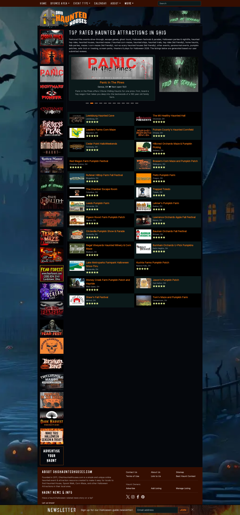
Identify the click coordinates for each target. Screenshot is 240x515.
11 (132, 103)
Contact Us (131, 472)
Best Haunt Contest (186, 476)
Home (43, 3)
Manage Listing (183, 488)
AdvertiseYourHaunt (51, 456)
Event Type (81, 3)
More (128, 3)
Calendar (100, 3)
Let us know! (48, 503)
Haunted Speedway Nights (112, 82)
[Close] (192, 509)
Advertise (130, 488)
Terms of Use (132, 476)
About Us (155, 472)
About (115, 3)
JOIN (183, 509)
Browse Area (58, 3)
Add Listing (156, 488)
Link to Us (156, 476)
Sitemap (180, 472)
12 (137, 103)
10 (128, 103)
